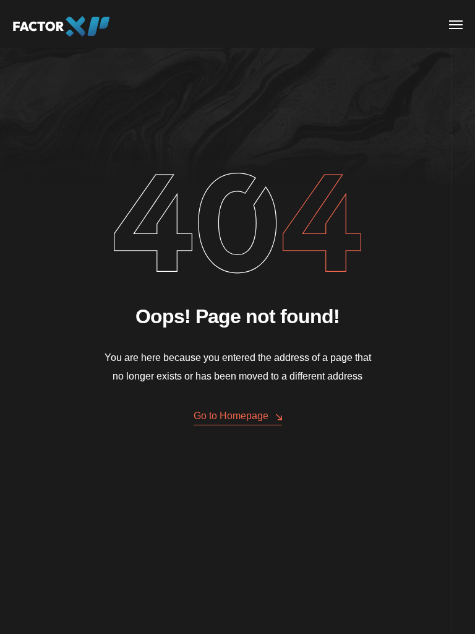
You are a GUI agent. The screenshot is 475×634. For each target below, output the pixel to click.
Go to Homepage (231, 415)
